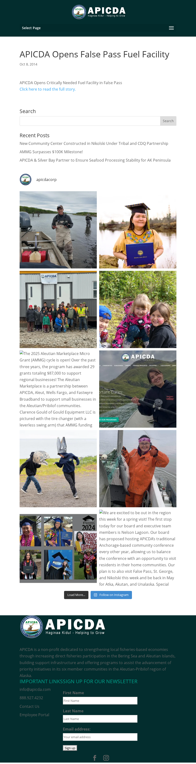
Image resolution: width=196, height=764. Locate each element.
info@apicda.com (35, 689)
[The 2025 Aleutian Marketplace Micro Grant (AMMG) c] (58, 389)
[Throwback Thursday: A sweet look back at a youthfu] (137, 309)
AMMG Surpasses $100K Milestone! (51, 151)
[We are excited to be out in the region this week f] (137, 548)
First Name (73, 692)
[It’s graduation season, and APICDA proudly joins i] (58, 548)
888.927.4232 (31, 697)
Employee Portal (34, 714)
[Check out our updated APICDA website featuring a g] (137, 389)
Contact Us (29, 706)
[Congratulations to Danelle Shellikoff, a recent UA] (137, 229)
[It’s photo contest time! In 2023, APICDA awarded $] (58, 468)
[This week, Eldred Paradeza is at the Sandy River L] (58, 229)
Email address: (77, 729)
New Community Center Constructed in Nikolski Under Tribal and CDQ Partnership (94, 143)
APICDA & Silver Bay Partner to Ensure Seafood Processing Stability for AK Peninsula (95, 160)
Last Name (73, 711)
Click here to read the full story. (48, 89)
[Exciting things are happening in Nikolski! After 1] (58, 309)
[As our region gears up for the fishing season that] (137, 468)
